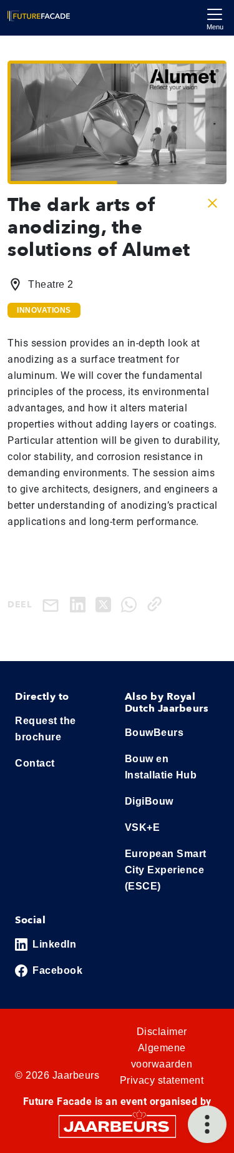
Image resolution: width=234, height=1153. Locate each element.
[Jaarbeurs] (117, 1126)
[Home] (38, 16)
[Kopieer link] (157, 604)
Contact (35, 763)
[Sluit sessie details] (212, 203)
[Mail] (53, 604)
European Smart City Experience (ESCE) (166, 869)
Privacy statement (162, 1080)
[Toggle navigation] (215, 18)
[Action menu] (207, 1124)
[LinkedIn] (80, 604)
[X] (105, 604)
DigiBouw (149, 801)
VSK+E (142, 827)
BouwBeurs (154, 732)
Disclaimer (162, 1031)
